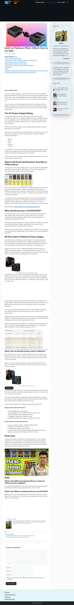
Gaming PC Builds (40, 2)
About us (7, 592)
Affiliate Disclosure (10, 599)
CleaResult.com (13, 349)
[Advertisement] (37, 13)
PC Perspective (29, 186)
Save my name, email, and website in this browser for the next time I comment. (26, 578)
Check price (9, 388)
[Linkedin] (5, 532)
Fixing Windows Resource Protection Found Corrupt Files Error (20, 535)
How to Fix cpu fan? (62, 108)
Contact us (8, 597)
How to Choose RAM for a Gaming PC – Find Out (17, 537)
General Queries (51, 2)
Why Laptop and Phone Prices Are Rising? (60, 96)
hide (16, 56)
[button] (67, 2)
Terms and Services (10, 594)
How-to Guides (61, 2)
